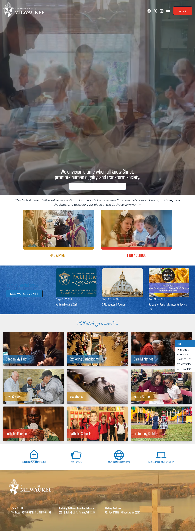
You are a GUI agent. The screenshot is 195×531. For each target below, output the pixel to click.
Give (182, 10)
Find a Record (76, 462)
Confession (185, 364)
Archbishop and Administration (34, 462)
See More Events (24, 293)
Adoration (184, 369)
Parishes (183, 349)
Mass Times (184, 359)
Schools (183, 354)
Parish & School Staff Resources (161, 462)
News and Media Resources (119, 462)
